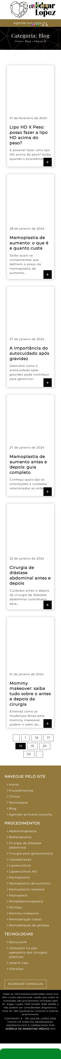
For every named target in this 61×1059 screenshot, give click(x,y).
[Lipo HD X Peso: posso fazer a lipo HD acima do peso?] (30, 88)
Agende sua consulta (30, 23)
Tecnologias (18, 802)
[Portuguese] (37, 5)
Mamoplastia (19, 877)
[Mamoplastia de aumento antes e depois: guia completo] (30, 417)
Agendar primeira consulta (30, 814)
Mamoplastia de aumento (30, 883)
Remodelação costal (25, 919)
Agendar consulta (25, 984)
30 (29, 754)
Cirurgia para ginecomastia (31, 853)
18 (20, 746)
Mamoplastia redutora (27, 889)
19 (32, 746)
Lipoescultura (20, 865)
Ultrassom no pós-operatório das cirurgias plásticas (28, 952)
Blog (28, 41)
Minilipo (15, 907)
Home (14, 784)
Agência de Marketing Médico (28, 1028)
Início (18, 41)
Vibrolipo (16, 969)
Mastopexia (18, 895)
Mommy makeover (24, 913)
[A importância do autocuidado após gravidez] (30, 309)
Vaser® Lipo (18, 963)
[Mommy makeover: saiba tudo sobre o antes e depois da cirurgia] (30, 642)
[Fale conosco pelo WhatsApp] (30, 1053)
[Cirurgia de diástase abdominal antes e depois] (30, 527)
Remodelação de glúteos (29, 925)
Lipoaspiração (20, 859)
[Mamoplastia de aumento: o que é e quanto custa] (30, 197)
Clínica (14, 796)
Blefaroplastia (20, 837)
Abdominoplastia (23, 831)
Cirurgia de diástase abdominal (25, 845)
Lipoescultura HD (23, 871)
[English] (33, 5)
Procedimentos (21, 790)
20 (45, 746)
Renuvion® (18, 942)
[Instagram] (43, 6)
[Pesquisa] (47, 6)
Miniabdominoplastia (26, 901)
